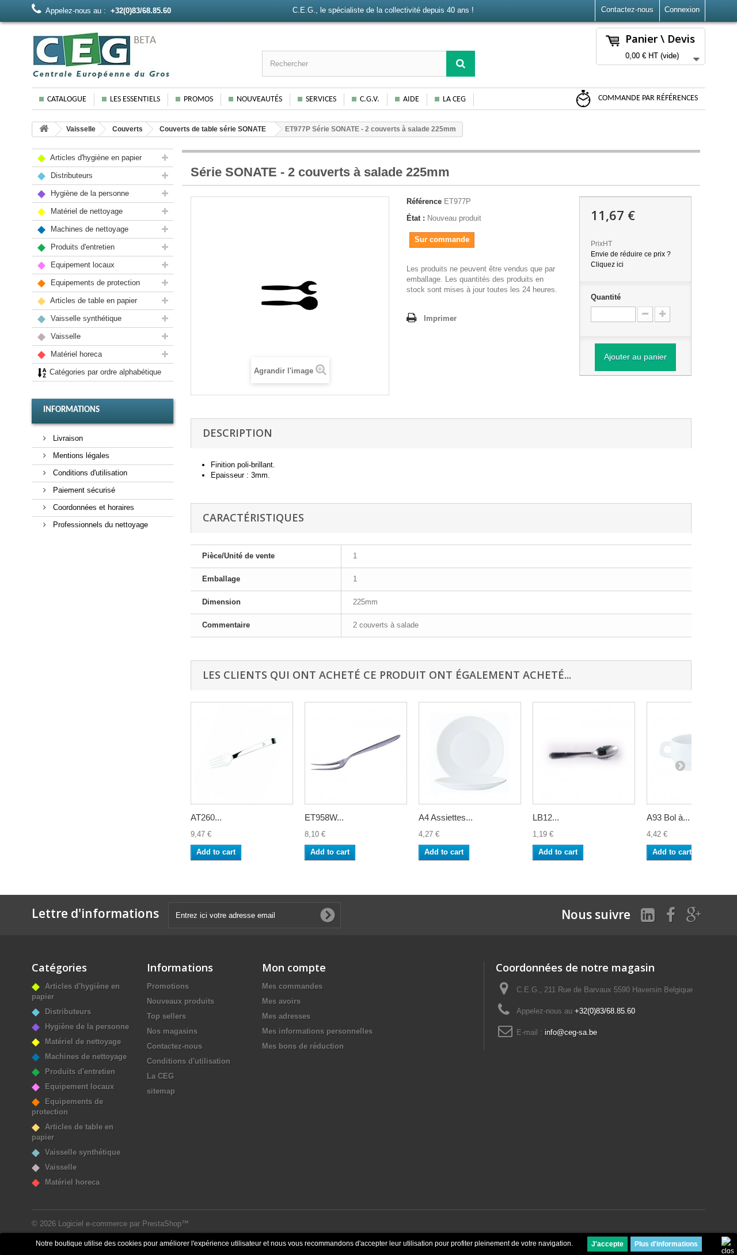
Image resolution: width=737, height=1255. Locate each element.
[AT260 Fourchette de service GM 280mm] (242, 753)
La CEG (454, 99)
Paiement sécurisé (83, 490)
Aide (411, 99)
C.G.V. (369, 99)
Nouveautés (259, 99)
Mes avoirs (281, 1001)
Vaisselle (81, 129)
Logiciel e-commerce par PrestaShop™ (123, 1223)
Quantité (606, 297)
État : (416, 218)
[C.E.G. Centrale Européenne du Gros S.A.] (138, 55)
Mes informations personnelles (317, 1031)
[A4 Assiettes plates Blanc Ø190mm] (470, 753)
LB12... (546, 817)
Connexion (682, 9)
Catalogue (66, 99)
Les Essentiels (135, 99)
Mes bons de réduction (303, 1046)
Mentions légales (80, 455)
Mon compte (294, 967)
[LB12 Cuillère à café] (584, 753)
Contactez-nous (627, 9)
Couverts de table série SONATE (212, 129)
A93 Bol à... (668, 817)
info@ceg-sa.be (571, 1032)
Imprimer (440, 318)
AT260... (206, 817)
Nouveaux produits (180, 1001)
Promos (198, 99)
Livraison (67, 438)
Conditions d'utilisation (89, 472)
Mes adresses (286, 1016)
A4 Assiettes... (446, 817)
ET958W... (324, 817)
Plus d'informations (666, 1244)
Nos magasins (172, 1031)
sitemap (161, 1091)
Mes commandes (292, 986)
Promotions (168, 986)
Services (321, 99)
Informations (71, 410)
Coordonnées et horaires (92, 507)
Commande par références (647, 98)
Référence (424, 201)
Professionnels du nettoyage (99, 524)
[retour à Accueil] (44, 129)
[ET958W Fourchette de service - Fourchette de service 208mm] (356, 753)
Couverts (127, 129)
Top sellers (166, 1016)
